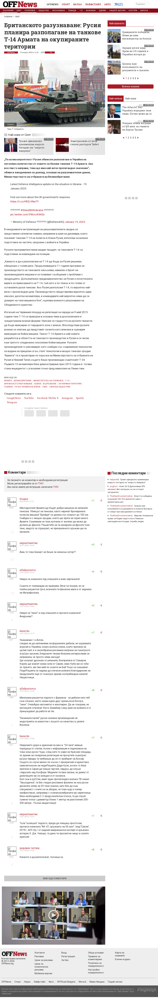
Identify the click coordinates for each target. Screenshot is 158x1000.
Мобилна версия (43, 973)
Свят (19, 10)
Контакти (40, 952)
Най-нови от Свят (19, 135)
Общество (43, 10)
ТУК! (56, 486)
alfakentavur (28, 570)
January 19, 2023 (75, 221)
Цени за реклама (44, 960)
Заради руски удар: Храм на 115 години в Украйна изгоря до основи (135, 52)
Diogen (24, 498)
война (37, 384)
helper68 (114, 479)
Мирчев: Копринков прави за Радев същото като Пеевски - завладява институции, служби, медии (130, 518)
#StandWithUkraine (32, 210)
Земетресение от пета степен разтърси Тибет (84, 142)
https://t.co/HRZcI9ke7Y (24, 201)
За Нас (65, 960)
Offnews (52, 4)
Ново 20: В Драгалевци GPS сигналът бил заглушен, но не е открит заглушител (126, 489)
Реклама (39, 956)
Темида (72, 10)
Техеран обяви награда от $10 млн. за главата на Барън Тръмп (136, 126)
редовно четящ (29, 848)
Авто (107, 4)
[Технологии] (118, 5)
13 (50, 52)
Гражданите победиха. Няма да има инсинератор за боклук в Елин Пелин (136, 36)
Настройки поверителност (96, 971)
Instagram (67, 398)
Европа (144, 10)
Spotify (79, 398)
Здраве (102, 10)
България (8, 10)
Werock (82, 981)
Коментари (17, 472)
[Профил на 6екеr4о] (12, 637)
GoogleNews (13, 398)
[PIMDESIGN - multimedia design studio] (145, 991)
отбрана (8, 387)
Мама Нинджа (96, 981)
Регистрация (68, 956)
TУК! (41, 483)
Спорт (66, 4)
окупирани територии (69, 384)
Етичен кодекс (123, 959)
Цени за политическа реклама (41, 966)
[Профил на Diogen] (12, 505)
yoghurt (114, 486)
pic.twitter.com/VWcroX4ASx (27, 214)
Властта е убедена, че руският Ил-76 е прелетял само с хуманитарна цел (130, 499)
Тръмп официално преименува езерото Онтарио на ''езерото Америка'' (31, 145)
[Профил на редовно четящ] (12, 854)
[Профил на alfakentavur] (12, 576)
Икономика (58, 10)
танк (44, 387)
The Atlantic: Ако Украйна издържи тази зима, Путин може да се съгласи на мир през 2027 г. (137, 114)
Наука (77, 4)
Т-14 (67, 381)
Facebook (42, 398)
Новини (8, 16)
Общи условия (96, 952)
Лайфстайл (93, 4)
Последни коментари (128, 473)
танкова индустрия (59, 387)
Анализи (91, 10)
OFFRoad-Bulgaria (66, 981)
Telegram (11, 402)
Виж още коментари (55, 878)
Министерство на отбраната (48, 381)
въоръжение (49, 384)
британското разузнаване (18, 384)
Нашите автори (117, 10)
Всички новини (130, 86)
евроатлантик (29, 543)
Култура (133, 10)
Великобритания (22, 381)
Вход (64, 952)
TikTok (52, 398)
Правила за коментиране (95, 958)
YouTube (28, 398)
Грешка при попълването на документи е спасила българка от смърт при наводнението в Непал (136, 70)
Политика (30, 10)
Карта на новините (120, 954)
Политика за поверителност (96, 964)
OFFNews (11, 52)
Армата (8, 381)
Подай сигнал (115, 981)
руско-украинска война (27, 387)
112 (81, 10)
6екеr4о (24, 630)
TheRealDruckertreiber (121, 496)
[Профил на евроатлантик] (12, 549)
